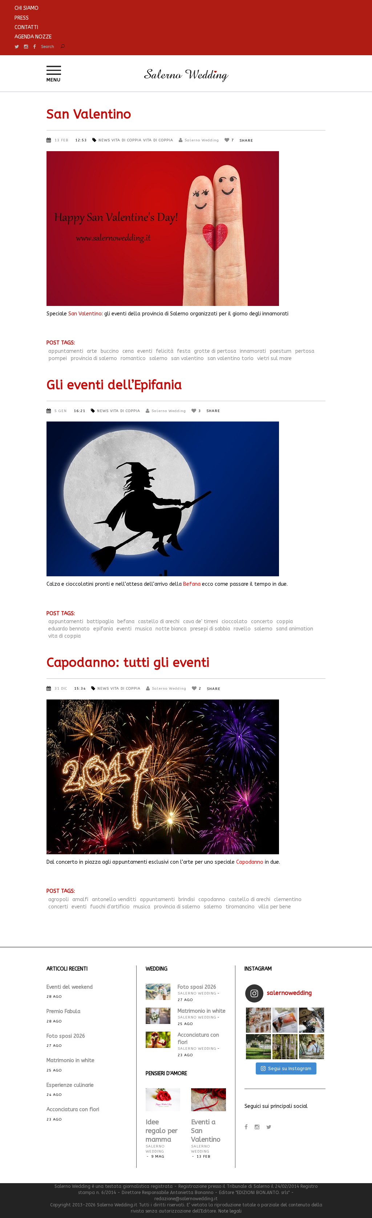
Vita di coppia (127, 140)
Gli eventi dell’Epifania (114, 385)
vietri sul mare (274, 358)
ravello (242, 629)
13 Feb (62, 140)
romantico (133, 358)
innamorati (253, 351)
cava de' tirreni (200, 621)
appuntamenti (65, 351)
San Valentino (88, 114)
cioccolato (234, 621)
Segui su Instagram (289, 1068)
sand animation (294, 629)
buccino (110, 351)
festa (183, 351)
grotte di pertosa (215, 351)
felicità (164, 351)
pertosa (304, 351)
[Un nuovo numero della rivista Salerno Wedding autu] (285, 1020)
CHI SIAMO (27, 8)
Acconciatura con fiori (72, 1109)
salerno (158, 358)
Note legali (230, 1211)
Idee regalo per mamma (162, 1131)
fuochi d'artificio (110, 907)
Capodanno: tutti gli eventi (127, 662)
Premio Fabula (63, 1011)
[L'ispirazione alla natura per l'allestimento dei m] (258, 1046)
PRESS (22, 18)
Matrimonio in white (70, 1060)
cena (128, 351)
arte (92, 351)
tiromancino (240, 907)
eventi (144, 351)
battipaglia (100, 621)
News (104, 140)
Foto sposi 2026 (65, 1036)
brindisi (186, 899)
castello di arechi (158, 621)
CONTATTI (26, 27)
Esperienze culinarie (70, 1085)
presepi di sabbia (210, 629)
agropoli (58, 899)
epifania (103, 629)
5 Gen (61, 411)
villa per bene (274, 907)
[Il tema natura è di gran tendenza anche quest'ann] (311, 1046)
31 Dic (61, 688)
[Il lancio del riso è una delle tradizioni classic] (311, 1020)
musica (143, 629)
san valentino (187, 358)
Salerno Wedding (202, 140)
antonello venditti (114, 899)
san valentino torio (230, 358)
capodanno (211, 899)
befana (125, 621)
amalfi (80, 899)
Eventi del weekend (69, 987)
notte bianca (170, 629)
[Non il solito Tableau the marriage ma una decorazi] (285, 1046)
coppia (284, 621)
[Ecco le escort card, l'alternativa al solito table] (258, 1020)
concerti (58, 907)
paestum (280, 351)
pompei (57, 358)
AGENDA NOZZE (33, 37)
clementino (288, 899)
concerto (262, 621)
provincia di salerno (93, 358)
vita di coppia (64, 636)
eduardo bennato (69, 629)
